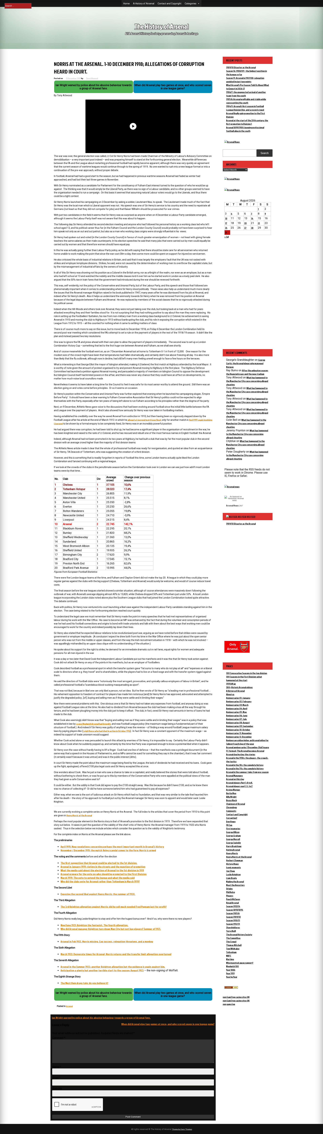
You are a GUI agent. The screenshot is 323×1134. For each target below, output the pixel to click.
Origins (229, 888)
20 (245, 223)
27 (245, 227)
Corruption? (231, 818)
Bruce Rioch (231, 800)
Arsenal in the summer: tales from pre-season (247, 772)
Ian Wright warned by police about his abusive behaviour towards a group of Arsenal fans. (101, 1017)
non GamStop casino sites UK (236, 997)
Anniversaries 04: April (236, 708)
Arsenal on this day (235, 779)
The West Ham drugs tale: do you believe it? (84, 983)
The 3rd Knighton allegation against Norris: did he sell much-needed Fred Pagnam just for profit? (114, 906)
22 (259, 223)
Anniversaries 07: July (236, 719)
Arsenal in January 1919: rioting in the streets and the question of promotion (103, 866)
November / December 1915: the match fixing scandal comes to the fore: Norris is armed (108, 850)
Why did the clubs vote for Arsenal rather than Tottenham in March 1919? (100, 881)
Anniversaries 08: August (238, 722)
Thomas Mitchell (233, 945)
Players (229, 895)
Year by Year (231, 976)
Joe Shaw (230, 870)
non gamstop (229, 1004)
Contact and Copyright (169, 3)
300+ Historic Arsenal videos (239, 687)
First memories (233, 828)
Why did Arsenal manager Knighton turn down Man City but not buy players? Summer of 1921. (111, 929)
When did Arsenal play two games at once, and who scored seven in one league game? (167, 1024)
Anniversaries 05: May (236, 712)
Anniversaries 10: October (238, 729)
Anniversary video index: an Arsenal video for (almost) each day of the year (247, 742)
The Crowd (231, 941)
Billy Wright (231, 796)
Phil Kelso (230, 892)
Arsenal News (232, 505)
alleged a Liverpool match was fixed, (144, 419)
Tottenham (231, 952)
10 (226, 218)
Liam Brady (231, 878)
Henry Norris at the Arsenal (79, 815)
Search (265, 153)
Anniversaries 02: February (238, 701)
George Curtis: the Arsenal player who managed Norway (245, 363)
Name (56, 1066)
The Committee (233, 938)
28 (252, 227)
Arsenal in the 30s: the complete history (244, 765)
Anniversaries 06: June (236, 715)
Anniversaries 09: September (239, 726)
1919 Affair (231, 683)
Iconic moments (233, 867)
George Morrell (233, 839)
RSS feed (251, 516)
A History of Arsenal (143, 3)
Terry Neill (231, 931)
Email (56, 1077)
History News (232, 863)
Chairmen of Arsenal (235, 803)
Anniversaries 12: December (239, 736)
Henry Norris (232, 853)
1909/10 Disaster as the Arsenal (241, 67)
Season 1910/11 (233, 920)
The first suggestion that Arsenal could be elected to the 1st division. (99, 863)
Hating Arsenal (233, 849)
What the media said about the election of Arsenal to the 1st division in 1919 (102, 870)
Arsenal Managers (234, 775)
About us (230, 694)
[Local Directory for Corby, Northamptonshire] (231, 987)
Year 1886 (230, 969)
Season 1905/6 (233, 913)
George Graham (233, 835)
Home (126, 3)
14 (252, 218)
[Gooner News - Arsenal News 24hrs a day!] (232, 189)
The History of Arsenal (161, 26)
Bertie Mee (231, 793)
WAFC (228, 955)
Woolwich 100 (232, 966)
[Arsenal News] (232, 141)
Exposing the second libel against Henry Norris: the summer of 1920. (98, 894)
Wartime (230, 959)
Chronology (231, 807)
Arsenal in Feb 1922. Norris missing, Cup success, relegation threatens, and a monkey (107, 941)
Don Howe (231, 821)
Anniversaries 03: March (237, 705)
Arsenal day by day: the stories (240, 754)
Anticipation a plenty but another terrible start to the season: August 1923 (102, 970)
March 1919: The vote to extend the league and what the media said (98, 878)
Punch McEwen (233, 899)
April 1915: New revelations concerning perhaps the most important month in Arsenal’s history (112, 846)
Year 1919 (230, 973)
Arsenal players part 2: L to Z (239, 786)
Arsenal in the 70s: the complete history (244, 768)
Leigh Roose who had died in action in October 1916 (106, 731)
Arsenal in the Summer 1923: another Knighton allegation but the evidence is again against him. (113, 967)
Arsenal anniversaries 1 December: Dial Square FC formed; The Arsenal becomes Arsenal (247, 749)
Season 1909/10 (233, 916)
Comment (58, 1037)
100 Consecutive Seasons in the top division (246, 673)
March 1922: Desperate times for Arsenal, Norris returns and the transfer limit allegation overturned (116, 954)
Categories (190, 3)
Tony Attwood (92, 78)
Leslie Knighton (233, 874)
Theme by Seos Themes (182, 1129)
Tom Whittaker (233, 948)
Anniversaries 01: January (238, 697)
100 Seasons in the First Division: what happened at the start (244, 678)
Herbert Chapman (234, 860)
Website (57, 1088)
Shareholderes (233, 927)
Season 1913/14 (233, 906)
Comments (231, 810)
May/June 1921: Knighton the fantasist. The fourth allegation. (94, 925)
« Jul (226, 236)
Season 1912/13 (233, 923)
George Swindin (233, 842)
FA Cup (229, 825)
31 (226, 232)
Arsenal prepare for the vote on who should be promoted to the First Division (104, 874)
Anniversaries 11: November (239, 733)
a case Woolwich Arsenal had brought (93, 723)
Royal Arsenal (232, 902)
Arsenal (69, 1006)
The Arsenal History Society (239, 934)
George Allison (232, 832)
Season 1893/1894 (234, 909)
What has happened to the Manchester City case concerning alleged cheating (247, 381)
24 (226, 227)
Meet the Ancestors (235, 885)
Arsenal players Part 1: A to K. (239, 782)
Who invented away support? (239, 962)
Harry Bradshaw (233, 846)
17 (226, 223)
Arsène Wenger (233, 789)
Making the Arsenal (235, 881)
